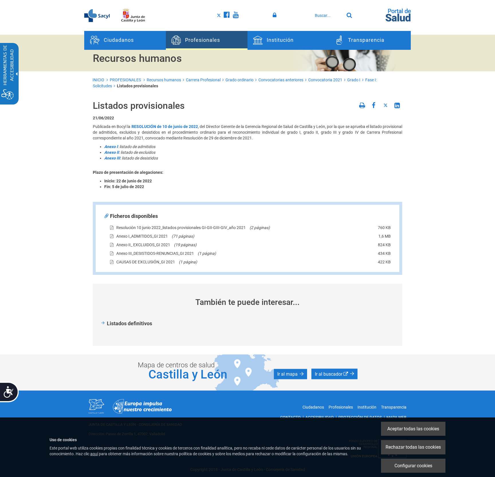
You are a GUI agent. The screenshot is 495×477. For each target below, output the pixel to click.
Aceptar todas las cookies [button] (413, 428)
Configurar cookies (413, 465)
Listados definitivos (129, 323)
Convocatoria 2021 (325, 80)
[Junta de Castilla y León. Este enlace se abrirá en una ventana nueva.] (133, 15)
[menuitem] (125, 40)
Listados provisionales (137, 86)
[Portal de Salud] (398, 14)
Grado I (353, 80)
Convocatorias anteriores (280, 80)
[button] (290, 374)
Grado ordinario (239, 80)
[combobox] (328, 15)
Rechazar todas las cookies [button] (413, 447)
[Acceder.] (275, 15)
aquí (94, 454)
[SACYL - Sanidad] (97, 15)
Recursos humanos (164, 80)
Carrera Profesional (203, 80)
